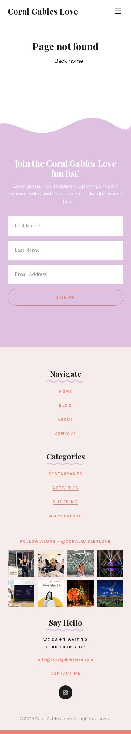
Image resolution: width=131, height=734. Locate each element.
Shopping (65, 501)
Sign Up (66, 297)
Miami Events (65, 516)
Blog (65, 405)
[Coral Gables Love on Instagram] (65, 692)
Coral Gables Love (43, 11)
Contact (65, 433)
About (65, 419)
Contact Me (65, 673)
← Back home (65, 61)
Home (65, 391)
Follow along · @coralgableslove (65, 541)
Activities (65, 487)
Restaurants (65, 474)
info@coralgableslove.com (65, 659)
